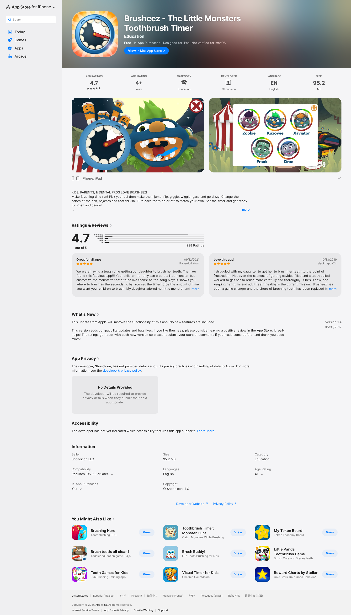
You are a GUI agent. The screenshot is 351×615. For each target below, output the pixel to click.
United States (80, 595)
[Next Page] (346, 127)
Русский (136, 595)
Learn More (205, 431)
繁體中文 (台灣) (254, 595)
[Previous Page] (67, 127)
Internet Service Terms (85, 610)
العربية (123, 595)
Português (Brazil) (212, 595)
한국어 (192, 595)
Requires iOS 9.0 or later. (90, 474)
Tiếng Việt (234, 595)
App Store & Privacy (116, 610)
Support (163, 610)
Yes (74, 489)
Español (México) (104, 595)
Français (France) (173, 595)
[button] (31, 32)
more (246, 209)
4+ (257, 474)
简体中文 (152, 595)
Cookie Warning (143, 610)
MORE (195, 288)
